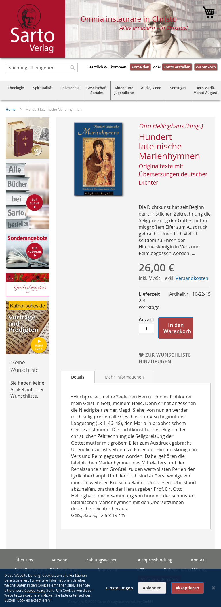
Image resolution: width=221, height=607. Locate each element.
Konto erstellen (176, 67)
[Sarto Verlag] (32, 29)
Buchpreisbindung (154, 560)
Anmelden (140, 67)
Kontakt (198, 560)
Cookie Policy (34, 590)
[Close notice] (213, 587)
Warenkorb (206, 67)
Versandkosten (192, 278)
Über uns (24, 560)
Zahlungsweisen (102, 560)
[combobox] (42, 67)
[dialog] (110, 588)
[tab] (78, 377)
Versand (60, 560)
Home (11, 109)
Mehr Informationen (124, 377)
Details (77, 377)
